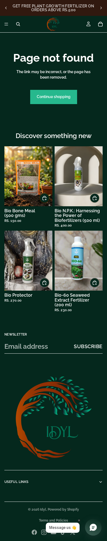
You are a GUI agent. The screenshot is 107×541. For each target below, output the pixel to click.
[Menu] (6, 24)
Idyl (43, 509)
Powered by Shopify (63, 509)
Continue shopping (54, 97)
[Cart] (100, 24)
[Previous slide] (6, 8)
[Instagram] (44, 532)
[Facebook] (34, 532)
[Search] (18, 24)
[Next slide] (101, 8)
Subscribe (88, 346)
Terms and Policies (53, 520)
